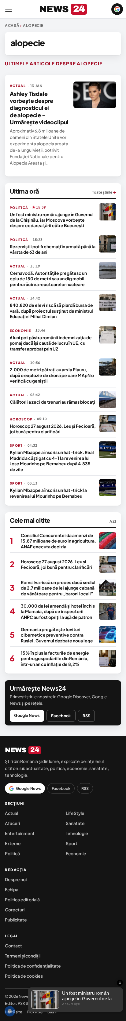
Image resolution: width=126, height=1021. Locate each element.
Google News (27, 715)
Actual (11, 813)
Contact (13, 945)
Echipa (11, 889)
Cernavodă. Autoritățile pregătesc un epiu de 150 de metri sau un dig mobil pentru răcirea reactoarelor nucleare (48, 278)
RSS (86, 715)
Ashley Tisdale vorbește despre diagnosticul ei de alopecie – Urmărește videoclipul (39, 108)
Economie (76, 853)
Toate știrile (104, 192)
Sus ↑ (52, 1011)
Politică (12, 853)
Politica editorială (22, 899)
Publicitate (16, 919)
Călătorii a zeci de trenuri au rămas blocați (52, 402)
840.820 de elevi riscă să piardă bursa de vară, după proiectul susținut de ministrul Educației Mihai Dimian (51, 310)
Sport (71, 843)
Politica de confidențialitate (33, 965)
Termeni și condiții (22, 955)
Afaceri (12, 823)
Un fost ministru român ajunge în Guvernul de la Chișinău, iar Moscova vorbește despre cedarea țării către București (52, 220)
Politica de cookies (24, 976)
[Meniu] (8, 9)
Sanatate (75, 823)
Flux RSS (35, 1011)
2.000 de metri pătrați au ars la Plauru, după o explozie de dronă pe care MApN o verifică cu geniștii (52, 375)
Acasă (12, 25)
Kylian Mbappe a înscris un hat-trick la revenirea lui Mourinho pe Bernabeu (48, 492)
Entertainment (20, 833)
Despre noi (16, 879)
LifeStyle (75, 813)
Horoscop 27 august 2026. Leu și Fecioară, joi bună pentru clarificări (53, 428)
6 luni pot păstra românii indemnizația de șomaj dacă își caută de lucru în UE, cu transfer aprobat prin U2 (51, 343)
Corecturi (14, 909)
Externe (13, 843)
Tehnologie (77, 833)
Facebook (61, 715)
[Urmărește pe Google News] (117, 9)
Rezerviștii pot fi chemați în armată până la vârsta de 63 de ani (52, 249)
